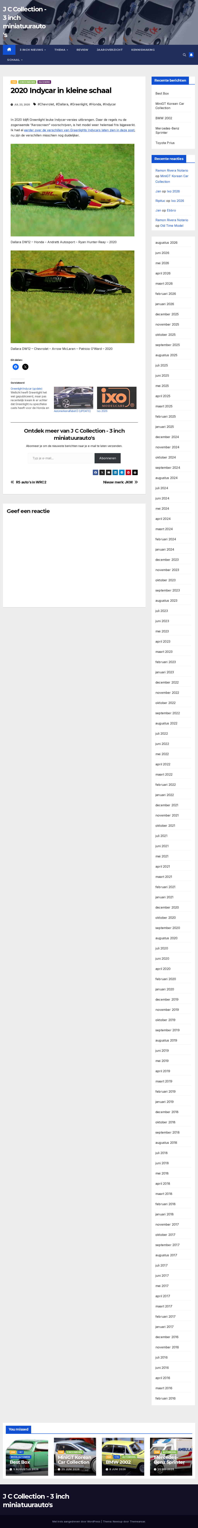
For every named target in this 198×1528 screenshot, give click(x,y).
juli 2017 (161, 1265)
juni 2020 (162, 958)
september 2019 (167, 1030)
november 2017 (167, 1224)
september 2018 (167, 1132)
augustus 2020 (166, 938)
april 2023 (162, 641)
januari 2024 (164, 549)
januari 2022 (164, 795)
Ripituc (160, 201)
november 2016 (167, 1347)
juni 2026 (162, 253)
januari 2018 (164, 1214)
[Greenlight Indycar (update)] (32, 398)
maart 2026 (164, 283)
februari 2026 (165, 294)
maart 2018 (163, 1194)
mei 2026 (162, 263)
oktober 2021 (165, 825)
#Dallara (62, 104)
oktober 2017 (165, 1235)
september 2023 (167, 590)
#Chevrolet (46, 104)
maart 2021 (163, 877)
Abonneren (107, 458)
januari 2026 (164, 304)
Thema (60, 50)
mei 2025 (162, 386)
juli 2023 (161, 611)
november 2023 (167, 570)
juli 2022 (161, 733)
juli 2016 (161, 1357)
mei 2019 (162, 1061)
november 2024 (167, 447)
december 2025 (167, 314)
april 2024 (163, 519)
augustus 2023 (166, 600)
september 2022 (167, 713)
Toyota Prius (165, 143)
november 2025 (167, 324)
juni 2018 (162, 1163)
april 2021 (162, 866)
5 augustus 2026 (26, 1469)
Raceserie (44, 82)
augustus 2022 (166, 723)
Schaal (14, 60)
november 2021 (167, 815)
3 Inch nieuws (32, 50)
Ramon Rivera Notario (171, 170)
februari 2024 (165, 539)
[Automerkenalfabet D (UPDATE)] (73, 398)
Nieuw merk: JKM (118, 482)
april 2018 (162, 1183)
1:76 (117, 1457)
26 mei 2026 (166, 1469)
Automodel (129, 1457)
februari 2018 (165, 1204)
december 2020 (167, 907)
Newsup (118, 1521)
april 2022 (162, 764)
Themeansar (137, 1521)
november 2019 (167, 1010)
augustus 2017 (166, 1255)
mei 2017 (162, 1286)
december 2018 (167, 1112)
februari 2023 (165, 662)
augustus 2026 (166, 243)
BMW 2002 (163, 118)
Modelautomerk (20, 1457)
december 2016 (167, 1337)
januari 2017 (164, 1327)
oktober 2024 (165, 457)
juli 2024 (161, 488)
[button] (184, 55)
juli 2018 (161, 1153)
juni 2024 (162, 498)
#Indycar (109, 104)
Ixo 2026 (102, 411)
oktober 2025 (165, 335)
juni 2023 (162, 621)
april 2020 (163, 969)
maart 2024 (164, 529)
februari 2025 (165, 416)
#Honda (95, 104)
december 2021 (166, 805)
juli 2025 (161, 365)
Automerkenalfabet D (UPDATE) (72, 411)
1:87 (21, 1452)
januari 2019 (164, 1102)
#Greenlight (78, 104)
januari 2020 (164, 989)
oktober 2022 (165, 703)
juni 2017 (162, 1276)
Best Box (162, 93)
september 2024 (167, 468)
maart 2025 (163, 406)
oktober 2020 (165, 918)
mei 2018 (162, 1173)
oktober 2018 (165, 1122)
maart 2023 (163, 652)
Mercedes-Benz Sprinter (169, 1459)
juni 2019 (162, 1051)
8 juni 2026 (117, 1469)
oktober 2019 (165, 1020)
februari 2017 (165, 1316)
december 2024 (167, 437)
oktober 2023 (165, 580)
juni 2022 (162, 744)
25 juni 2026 (70, 1469)
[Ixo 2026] (117, 398)
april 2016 (162, 1378)
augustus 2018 (166, 1143)
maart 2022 (163, 774)
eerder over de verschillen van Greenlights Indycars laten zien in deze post (79, 130)
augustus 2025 (166, 355)
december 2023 (167, 560)
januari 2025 (164, 427)
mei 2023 (162, 631)
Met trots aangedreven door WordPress (76, 1521)
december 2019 (167, 999)
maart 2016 (163, 1388)
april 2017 (162, 1296)
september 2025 (167, 345)
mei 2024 (162, 508)
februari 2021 (165, 887)
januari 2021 (164, 897)
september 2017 (167, 1245)
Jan (158, 191)
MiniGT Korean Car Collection (74, 1459)
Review (82, 50)
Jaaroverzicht (110, 50)
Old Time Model (171, 226)
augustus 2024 (166, 478)
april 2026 (163, 273)
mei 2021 (162, 856)
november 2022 (167, 693)
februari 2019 (165, 1091)
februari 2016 (165, 1398)
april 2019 (162, 1071)
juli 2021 (161, 836)
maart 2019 (163, 1081)
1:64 (14, 82)
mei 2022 (162, 754)
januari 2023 (164, 672)
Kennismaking (143, 50)
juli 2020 (161, 948)
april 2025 (162, 396)
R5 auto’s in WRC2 (31, 482)
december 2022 (167, 682)
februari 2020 (165, 979)
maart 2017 (163, 1306)
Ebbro (171, 210)
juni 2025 (162, 375)
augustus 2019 (166, 1040)
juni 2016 (162, 1368)
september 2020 (167, 928)
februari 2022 (165, 785)
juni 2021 (162, 846)
